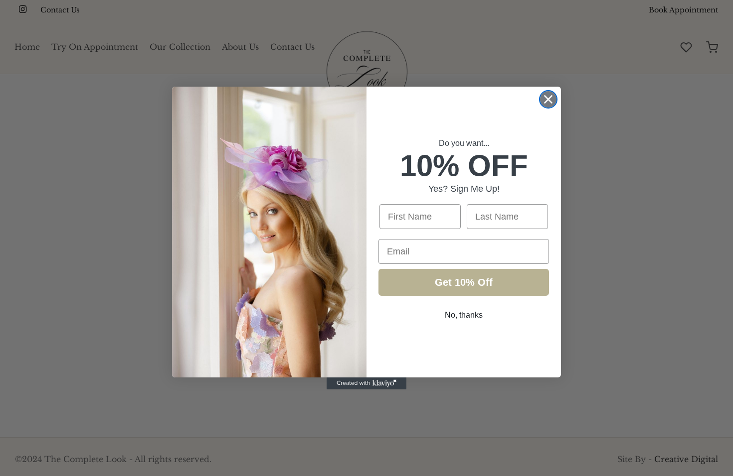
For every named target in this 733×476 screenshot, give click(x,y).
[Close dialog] (548, 99)
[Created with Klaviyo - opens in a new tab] (366, 383)
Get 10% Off (464, 282)
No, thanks (464, 315)
